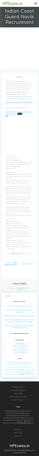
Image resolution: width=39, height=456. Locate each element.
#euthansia (18, 365)
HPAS (11, 374)
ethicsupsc (19, 371)
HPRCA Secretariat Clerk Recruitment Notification (19, 316)
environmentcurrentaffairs (10, 371)
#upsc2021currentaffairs (10, 369)
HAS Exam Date (28, 371)
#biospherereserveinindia (27, 362)
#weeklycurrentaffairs (22, 369)
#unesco (29, 367)
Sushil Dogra (15, 253)
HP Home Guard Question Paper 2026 (19, 306)
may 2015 (25, 374)
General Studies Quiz (20, 352)
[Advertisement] (19, 48)
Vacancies (19, 77)
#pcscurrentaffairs (22, 367)
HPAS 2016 (15, 374)
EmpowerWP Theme (19, 452)
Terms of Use (18, 433)
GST (24, 371)
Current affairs (31, 369)
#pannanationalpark (13, 367)
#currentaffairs (11, 365)
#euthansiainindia (26, 365)
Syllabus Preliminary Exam (20, 350)
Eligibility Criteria (20, 344)
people (33, 374)
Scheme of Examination (20, 346)
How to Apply (20, 348)
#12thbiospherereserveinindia (13, 362)
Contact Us (18, 429)
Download (19, 114)
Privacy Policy (18, 436)
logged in (21, 288)
